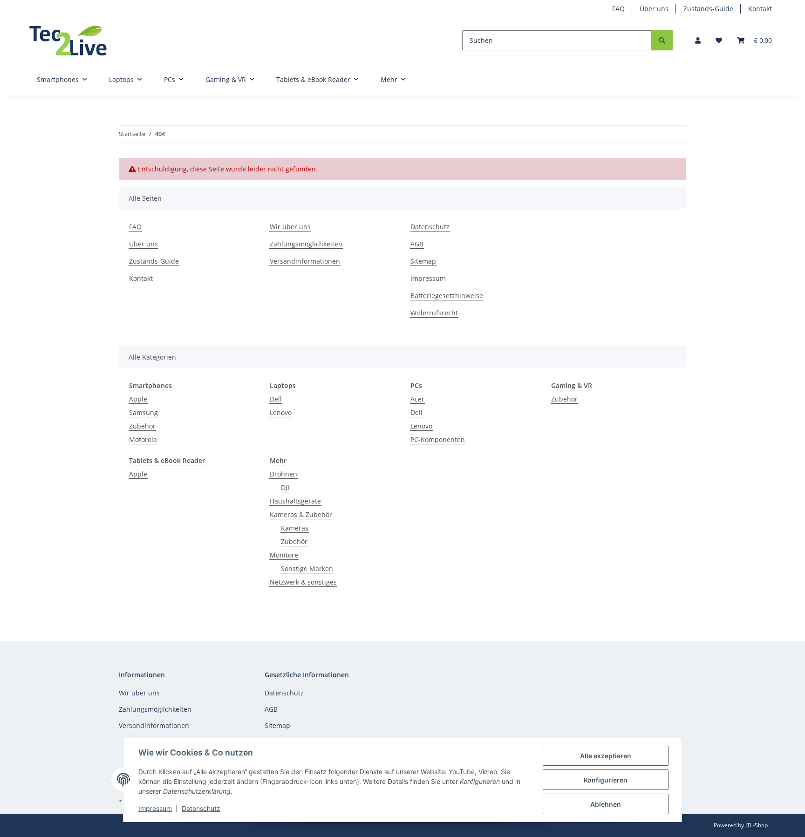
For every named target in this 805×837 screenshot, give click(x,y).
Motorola (143, 439)
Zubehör (142, 426)
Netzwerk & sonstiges (303, 582)
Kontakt (760, 8)
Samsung (143, 412)
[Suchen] (662, 40)
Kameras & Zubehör (301, 514)
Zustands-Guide (708, 8)
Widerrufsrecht (434, 312)
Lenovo (281, 412)
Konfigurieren (606, 780)
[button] (698, 40)
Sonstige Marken (307, 568)
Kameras (294, 528)
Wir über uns (290, 226)
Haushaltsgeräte (295, 501)
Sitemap (423, 261)
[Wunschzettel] (719, 40)
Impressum (155, 808)
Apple (138, 399)
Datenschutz (201, 808)
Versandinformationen (305, 261)
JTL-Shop (756, 825)
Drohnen (283, 474)
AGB (416, 243)
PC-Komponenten (437, 439)
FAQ (618, 8)
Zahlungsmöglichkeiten (306, 243)
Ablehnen (605, 804)
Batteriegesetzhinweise (446, 295)
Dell (276, 399)
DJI (285, 487)
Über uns (654, 8)
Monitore (284, 555)
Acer (417, 399)
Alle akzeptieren (605, 756)
